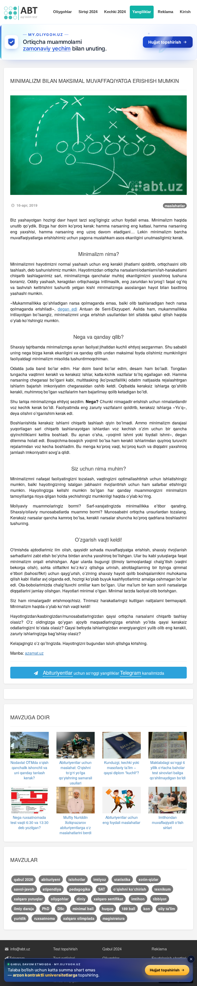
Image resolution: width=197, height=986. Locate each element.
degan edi (67, 309)
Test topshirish (65, 948)
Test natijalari (64, 958)
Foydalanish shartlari (169, 958)
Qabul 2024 (112, 948)
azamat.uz (34, 653)
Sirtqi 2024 (87, 11)
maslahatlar (175, 205)
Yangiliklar (141, 11)
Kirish (185, 11)
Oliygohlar (62, 11)
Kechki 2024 (115, 11)
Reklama (165, 11)
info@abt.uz (19, 948)
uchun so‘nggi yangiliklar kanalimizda (103, 672)
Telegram (17, 958)
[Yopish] (191, 959)
